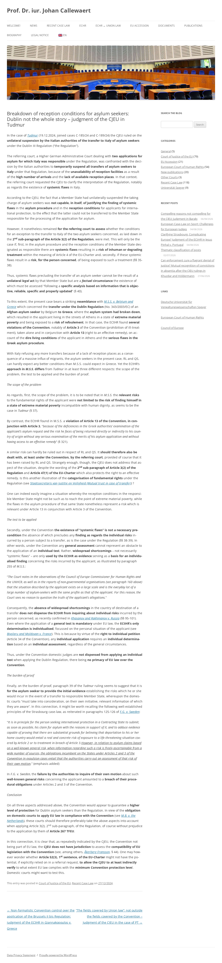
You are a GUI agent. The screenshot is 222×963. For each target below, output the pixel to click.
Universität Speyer (172, 188)
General (166, 151)
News (33, 25)
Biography (14, 35)
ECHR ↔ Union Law (108, 25)
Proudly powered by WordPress (58, 955)
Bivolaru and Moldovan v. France (29, 634)
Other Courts (169, 177)
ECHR (82, 25)
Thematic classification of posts (181, 250)
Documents (166, 25)
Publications (193, 25)
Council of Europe (172, 328)
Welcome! (13, 25)
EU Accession (139, 25)
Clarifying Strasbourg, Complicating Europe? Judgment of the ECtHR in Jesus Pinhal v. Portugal (186, 239)
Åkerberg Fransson (97, 852)
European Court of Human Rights (182, 167)
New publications (172, 172)
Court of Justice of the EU (55, 883)
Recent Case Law (58, 25)
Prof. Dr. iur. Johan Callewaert (49, 10)
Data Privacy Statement (21, 955)
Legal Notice (40, 35)
